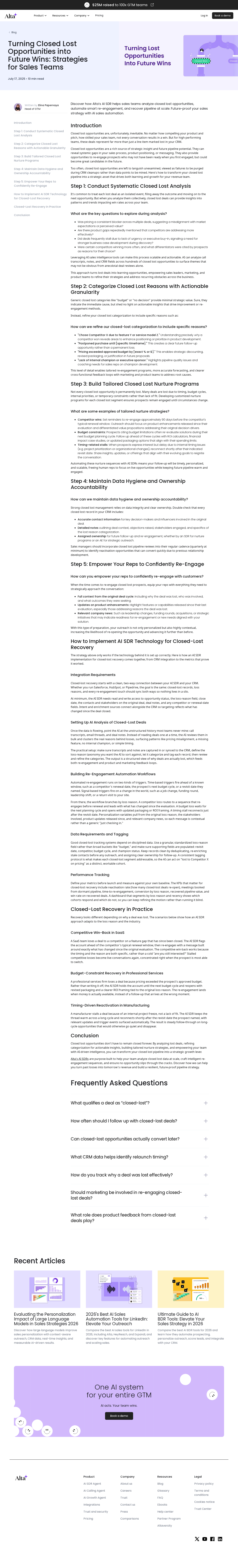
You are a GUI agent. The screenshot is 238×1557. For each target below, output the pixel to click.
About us (126, 1484)
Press (124, 1512)
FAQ (160, 1498)
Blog (160, 1484)
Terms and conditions (201, 1493)
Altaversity (164, 1526)
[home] (11, 15)
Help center (165, 1512)
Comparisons (129, 1519)
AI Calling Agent (94, 1491)
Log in (204, 15)
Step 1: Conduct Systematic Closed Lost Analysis (39, 133)
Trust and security (95, 1512)
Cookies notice (204, 1502)
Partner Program (169, 1519)
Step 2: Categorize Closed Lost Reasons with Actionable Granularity (40, 146)
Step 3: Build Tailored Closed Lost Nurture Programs (37, 158)
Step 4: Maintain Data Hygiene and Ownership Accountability (38, 171)
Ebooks (162, 1505)
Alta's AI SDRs (80, 1059)
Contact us (127, 1505)
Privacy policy (204, 1484)
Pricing (99, 15)
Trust (123, 1498)
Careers (126, 1491)
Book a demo (223, 15)
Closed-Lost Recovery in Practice (37, 207)
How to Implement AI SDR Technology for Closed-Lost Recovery (40, 196)
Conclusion (22, 215)
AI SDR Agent (92, 1484)
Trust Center (203, 1509)
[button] (40, 15)
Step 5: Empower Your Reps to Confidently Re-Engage (35, 184)
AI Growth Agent (94, 1498)
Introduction (23, 123)
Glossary (163, 1491)
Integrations (91, 1505)
